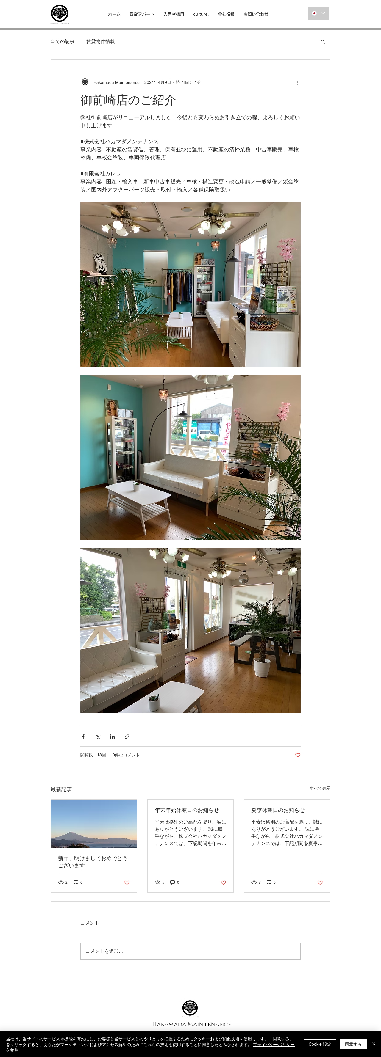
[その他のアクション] (297, 82)
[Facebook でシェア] (83, 736)
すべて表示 (320, 788)
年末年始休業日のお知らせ (187, 810)
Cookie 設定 (320, 1044)
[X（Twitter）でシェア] (98, 736)
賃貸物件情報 (100, 41)
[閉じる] (373, 1044)
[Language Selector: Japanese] (318, 13)
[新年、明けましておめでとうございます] (94, 824)
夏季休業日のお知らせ (278, 810)
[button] (323, 41)
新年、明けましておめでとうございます (93, 861)
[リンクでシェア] (127, 736)
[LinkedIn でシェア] (112, 736)
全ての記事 (62, 41)
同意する (353, 1044)
